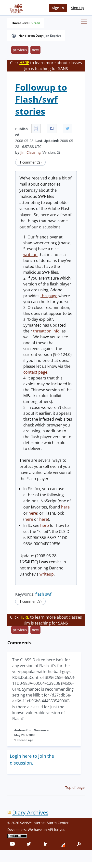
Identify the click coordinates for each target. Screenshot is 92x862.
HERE (24, 62)
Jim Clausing (30, 152)
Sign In (58, 7)
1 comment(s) (30, 162)
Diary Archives (30, 812)
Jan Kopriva (53, 36)
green (35, 23)
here (65, 507)
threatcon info (46, 331)
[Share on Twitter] (67, 128)
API (50, 829)
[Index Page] (16, 7)
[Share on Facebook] (51, 128)
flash (39, 594)
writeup (30, 254)
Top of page (75, 787)
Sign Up (77, 7)
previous (20, 49)
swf (48, 594)
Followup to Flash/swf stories (41, 99)
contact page (35, 372)
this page (48, 295)
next (35, 49)
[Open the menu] (84, 22)
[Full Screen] (36, 128)
